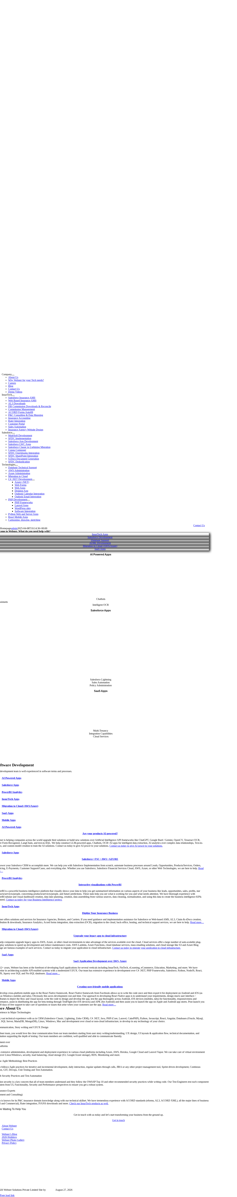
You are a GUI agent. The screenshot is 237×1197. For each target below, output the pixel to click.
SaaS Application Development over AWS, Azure (100, 961)
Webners (50, 1189)
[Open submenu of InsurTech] (13, 395)
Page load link (7, 1195)
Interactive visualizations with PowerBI (100, 884)
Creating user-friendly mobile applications (100, 986)
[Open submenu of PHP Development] (28, 500)
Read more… (197, 922)
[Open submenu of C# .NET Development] (33, 480)
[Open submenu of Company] (13, 375)
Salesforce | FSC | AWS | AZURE (100, 859)
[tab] (103, 778)
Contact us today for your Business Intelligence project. (34, 899)
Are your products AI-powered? (100, 833)
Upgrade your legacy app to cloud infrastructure (100, 935)
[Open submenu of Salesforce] (13, 433)
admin (14, 528)
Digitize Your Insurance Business (100, 913)
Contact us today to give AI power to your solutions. (136, 845)
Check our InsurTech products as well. (89, 1103)
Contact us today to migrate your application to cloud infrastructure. (146, 947)
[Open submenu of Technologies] (16, 465)
